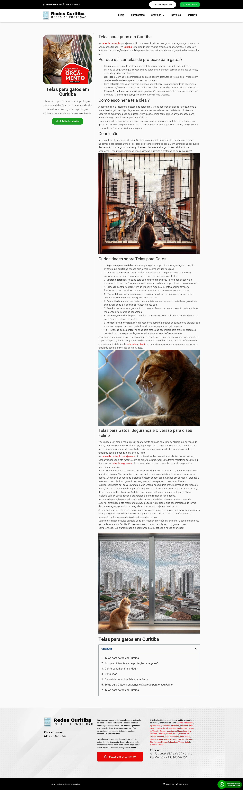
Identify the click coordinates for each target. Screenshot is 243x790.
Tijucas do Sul (184, 742)
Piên (182, 737)
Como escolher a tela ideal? (121, 668)
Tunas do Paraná (156, 745)
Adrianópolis (189, 723)
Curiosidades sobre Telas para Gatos (126, 679)
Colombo (153, 734)
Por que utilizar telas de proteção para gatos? (131, 663)
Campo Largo (165, 731)
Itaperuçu (160, 737)
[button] (195, 648)
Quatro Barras (163, 739)
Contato (192, 15)
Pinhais (187, 737)
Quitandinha (173, 742)
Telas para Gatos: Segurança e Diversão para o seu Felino (139, 684)
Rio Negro (189, 739)
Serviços (156, 15)
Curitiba (128, 46)
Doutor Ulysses (172, 734)
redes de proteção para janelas (118, 456)
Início (121, 15)
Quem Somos (138, 15)
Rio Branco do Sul (177, 739)
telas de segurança (122, 463)
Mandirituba (174, 737)
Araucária (184, 726)
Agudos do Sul (155, 726)
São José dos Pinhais (158, 742)
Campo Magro (176, 731)
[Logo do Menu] (64, 15)
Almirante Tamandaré (170, 726)
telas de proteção (111, 43)
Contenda (162, 734)
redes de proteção (136, 344)
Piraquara (154, 739)
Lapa (167, 737)
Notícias (176, 15)
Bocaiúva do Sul (161, 728)
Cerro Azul (187, 731)
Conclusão (111, 674)
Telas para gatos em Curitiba (122, 658)
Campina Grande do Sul (177, 728)
